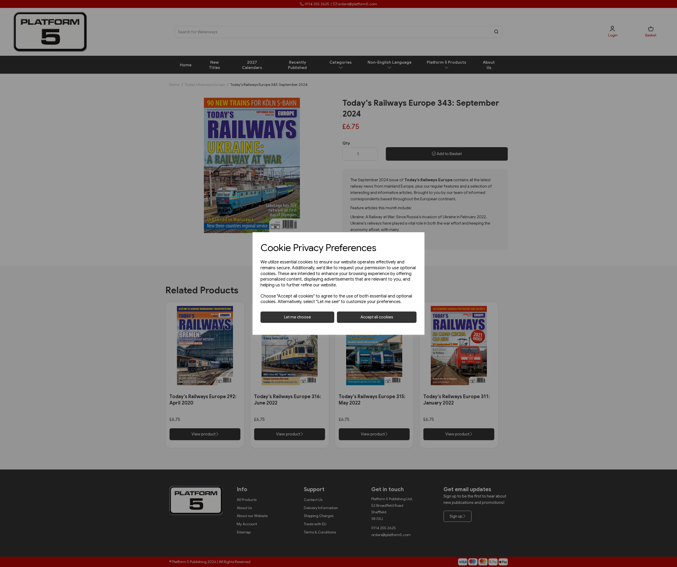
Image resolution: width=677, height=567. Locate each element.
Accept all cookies (376, 317)
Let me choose (297, 317)
